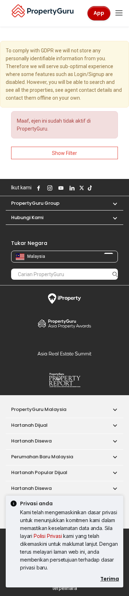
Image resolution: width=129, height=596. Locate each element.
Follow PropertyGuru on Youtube (60, 188)
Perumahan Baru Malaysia (42, 456)
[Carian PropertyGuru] (115, 274)
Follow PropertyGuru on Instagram (48, 188)
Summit (64, 353)
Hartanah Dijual (29, 425)
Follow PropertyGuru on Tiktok (89, 188)
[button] (111, 203)
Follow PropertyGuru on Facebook (37, 188)
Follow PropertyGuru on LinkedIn (71, 188)
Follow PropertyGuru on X (80, 188)
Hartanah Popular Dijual (39, 472)
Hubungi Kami (27, 217)
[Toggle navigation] (119, 13)
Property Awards (64, 323)
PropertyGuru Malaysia (38, 409)
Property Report (64, 380)
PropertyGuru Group (35, 203)
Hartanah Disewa (31, 440)
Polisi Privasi (48, 536)
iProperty (64, 298)
